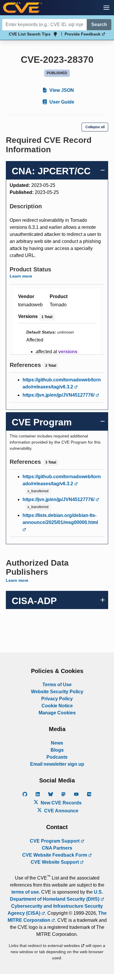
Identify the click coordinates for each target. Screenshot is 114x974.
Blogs (57, 750)
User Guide (61, 101)
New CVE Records (60, 802)
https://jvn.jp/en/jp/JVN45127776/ (59, 395)
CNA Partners (57, 848)
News (57, 742)
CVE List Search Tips (30, 34)
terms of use (25, 892)
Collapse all (95, 127)
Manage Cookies (57, 712)
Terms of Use (57, 684)
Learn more (21, 276)
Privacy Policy (57, 698)
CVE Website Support (55, 862)
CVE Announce (60, 810)
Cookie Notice (57, 705)
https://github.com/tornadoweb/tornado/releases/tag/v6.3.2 (62, 383)
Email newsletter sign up (57, 764)
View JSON (61, 90)
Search (99, 24)
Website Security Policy (57, 691)
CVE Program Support (55, 840)
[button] (106, 7)
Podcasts (57, 757)
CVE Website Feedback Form (55, 855)
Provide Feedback (83, 34)
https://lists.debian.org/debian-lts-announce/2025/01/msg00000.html (60, 519)
